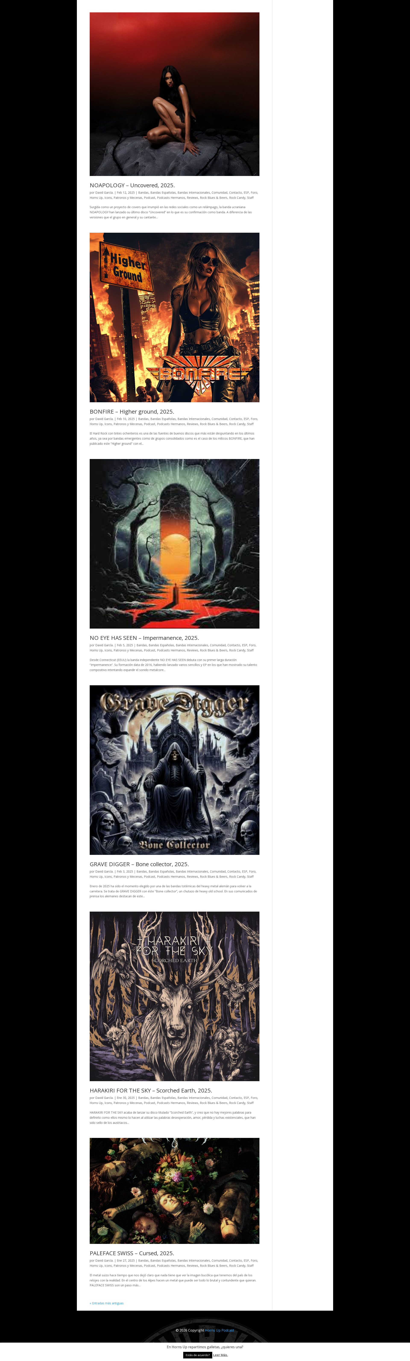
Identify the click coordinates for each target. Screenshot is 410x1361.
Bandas (143, 192)
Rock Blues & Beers (213, 198)
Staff (250, 198)
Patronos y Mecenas (128, 198)
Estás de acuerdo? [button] (198, 1355)
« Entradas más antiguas (107, 1303)
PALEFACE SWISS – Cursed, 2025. (132, 1253)
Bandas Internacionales (193, 192)
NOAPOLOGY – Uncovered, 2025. (132, 185)
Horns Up (96, 198)
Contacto (235, 192)
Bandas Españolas (163, 192)
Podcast (149, 198)
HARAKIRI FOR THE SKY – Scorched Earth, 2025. (151, 1090)
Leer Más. (220, 1355)
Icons (108, 198)
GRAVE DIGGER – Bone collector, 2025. (139, 864)
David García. (104, 192)
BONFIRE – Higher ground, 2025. (132, 411)
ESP (246, 192)
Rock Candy (237, 198)
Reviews (192, 198)
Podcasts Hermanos (171, 198)
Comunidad (219, 192)
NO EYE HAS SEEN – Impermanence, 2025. (144, 638)
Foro (254, 192)
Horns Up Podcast (219, 1330)
